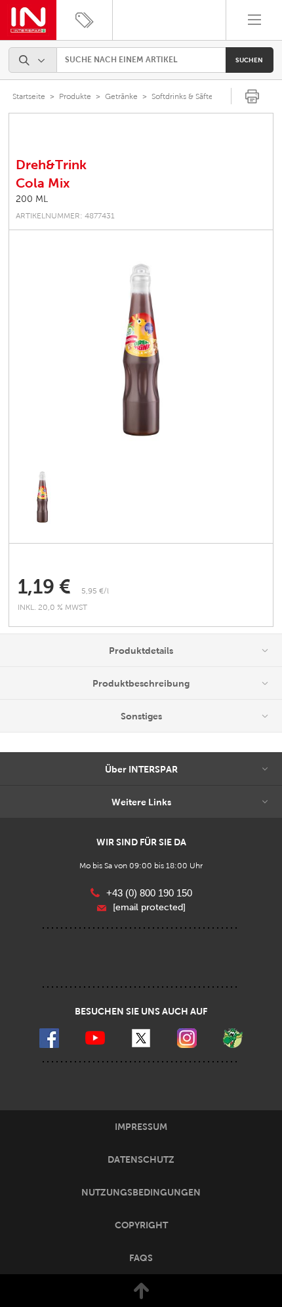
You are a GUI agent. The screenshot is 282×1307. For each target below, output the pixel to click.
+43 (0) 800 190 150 (149, 892)
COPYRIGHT (141, 1225)
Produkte (75, 96)
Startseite (28, 96)
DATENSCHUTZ (141, 1159)
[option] (141, 353)
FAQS (141, 1258)
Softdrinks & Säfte (182, 96)
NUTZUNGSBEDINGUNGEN (141, 1192)
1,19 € (44, 586)
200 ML (32, 199)
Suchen (249, 60)
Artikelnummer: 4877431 (65, 215)
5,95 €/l (95, 590)
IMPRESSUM (141, 1126)
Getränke (121, 96)
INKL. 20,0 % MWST (53, 607)
